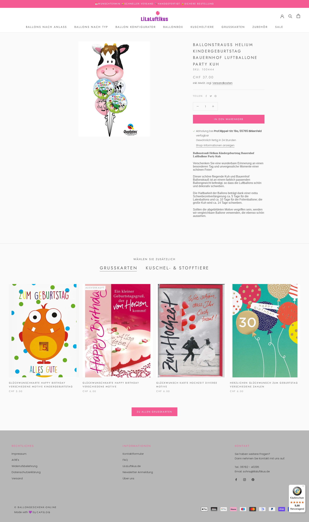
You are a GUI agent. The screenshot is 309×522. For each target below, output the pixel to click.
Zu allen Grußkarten (154, 411)
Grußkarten (233, 27)
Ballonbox (173, 27)
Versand (17, 478)
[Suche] (290, 16)
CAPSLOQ (43, 512)
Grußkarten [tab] (119, 268)
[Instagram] (244, 479)
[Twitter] (211, 96)
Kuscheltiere (202, 27)
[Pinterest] (215, 96)
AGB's (15, 460)
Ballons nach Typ (91, 27)
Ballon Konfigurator (136, 27)
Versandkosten (222, 83)
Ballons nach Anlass (46, 27)
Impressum (19, 454)
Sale (279, 27)
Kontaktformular (133, 454)
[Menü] (303, 487)
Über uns (128, 478)
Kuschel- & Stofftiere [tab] (177, 268)
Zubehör (260, 27)
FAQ (125, 460)
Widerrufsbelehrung (24, 466)
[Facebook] (206, 96)
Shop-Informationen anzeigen (215, 145)
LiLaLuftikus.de (132, 466)
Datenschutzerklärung (26, 472)
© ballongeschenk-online (35, 507)
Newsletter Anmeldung (138, 472)
